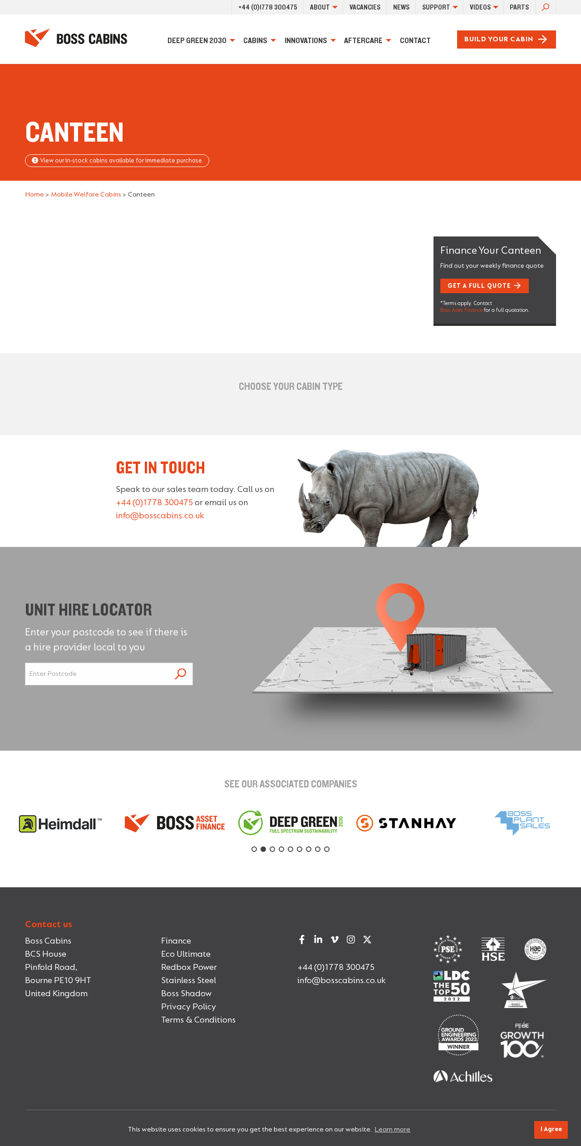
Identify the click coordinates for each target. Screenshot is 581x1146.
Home (34, 194)
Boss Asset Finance (461, 310)
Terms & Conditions (198, 1020)
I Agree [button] (551, 1129)
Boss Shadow (186, 993)
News (401, 7)
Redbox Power (189, 967)
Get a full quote (479, 286)
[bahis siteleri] (462, 1071)
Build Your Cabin (498, 39)
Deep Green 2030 (196, 40)
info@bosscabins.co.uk (160, 516)
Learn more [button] (392, 1129)
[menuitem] (267, 7)
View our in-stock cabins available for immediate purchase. (121, 161)
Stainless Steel (188, 980)
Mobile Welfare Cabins (86, 194)
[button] (254, 849)
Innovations (306, 40)
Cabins (255, 40)
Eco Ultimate (186, 954)
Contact (415, 40)
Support (436, 7)
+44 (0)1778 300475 (267, 7)
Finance (176, 941)
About (320, 7)
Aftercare (363, 40)
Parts (519, 7)
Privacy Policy (188, 1007)
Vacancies (365, 7)
